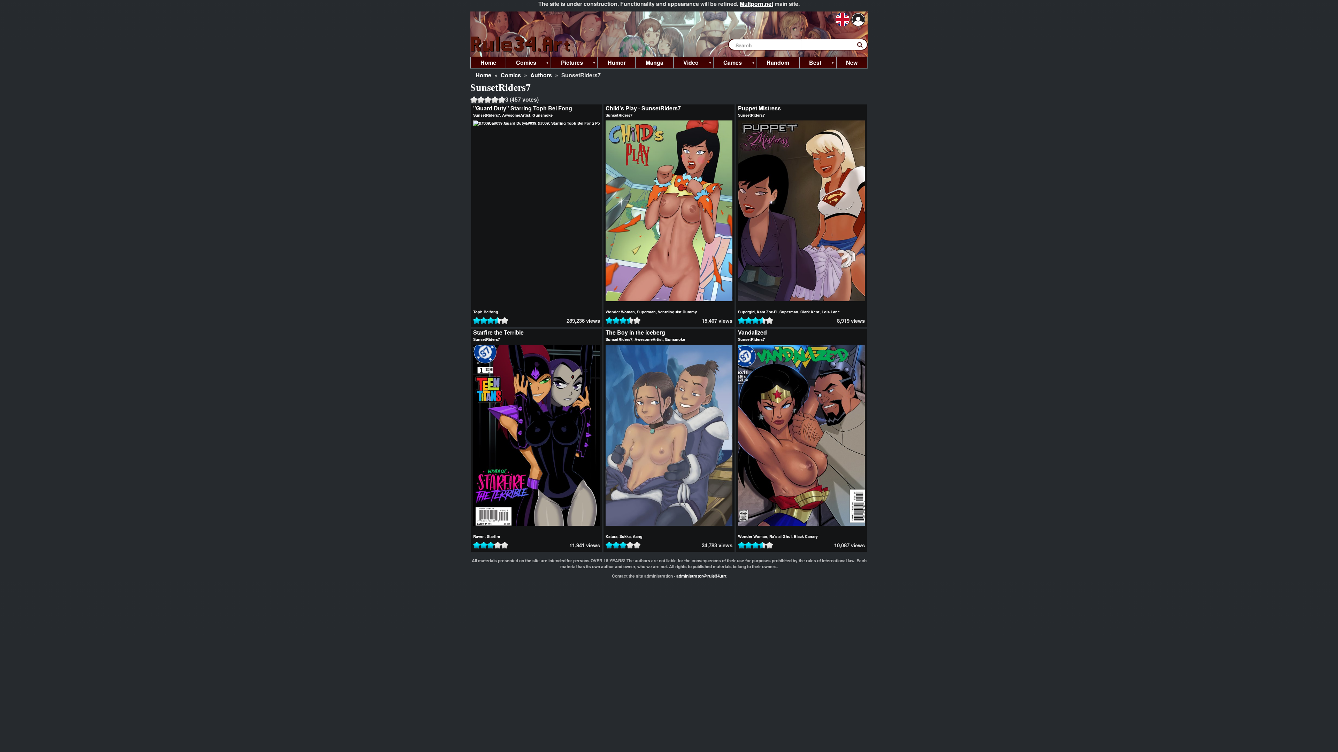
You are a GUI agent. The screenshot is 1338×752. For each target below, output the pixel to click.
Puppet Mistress (759, 108)
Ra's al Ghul (780, 536)
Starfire (493, 536)
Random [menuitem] (778, 62)
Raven (479, 536)
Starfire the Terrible (498, 332)
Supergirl (746, 311)
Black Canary (806, 536)
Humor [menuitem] (617, 62)
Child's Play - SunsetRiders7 (643, 108)
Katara (611, 536)
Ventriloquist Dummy (677, 311)
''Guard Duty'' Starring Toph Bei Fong (522, 108)
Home (483, 75)
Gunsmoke (542, 115)
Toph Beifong (485, 311)
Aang (638, 536)
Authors (541, 75)
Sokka (625, 536)
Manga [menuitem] (654, 62)
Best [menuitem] (810, 63)
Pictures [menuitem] (567, 63)
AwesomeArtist (516, 115)
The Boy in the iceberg (635, 332)
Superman (646, 311)
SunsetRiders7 (486, 115)
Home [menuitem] (488, 62)
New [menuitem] (852, 62)
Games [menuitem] (728, 63)
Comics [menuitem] (521, 63)
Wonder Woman (620, 311)
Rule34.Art (520, 44)
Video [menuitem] (686, 63)
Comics (511, 75)
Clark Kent (810, 311)
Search (863, 46)
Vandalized (752, 332)
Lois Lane (831, 311)
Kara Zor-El (767, 311)
